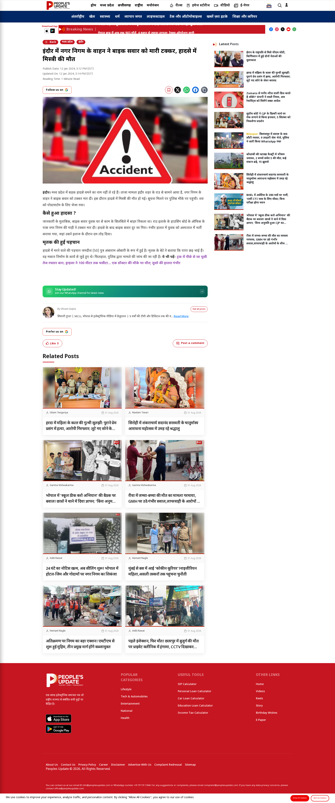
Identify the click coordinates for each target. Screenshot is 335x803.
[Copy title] (204, 90)
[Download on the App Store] (46, 30)
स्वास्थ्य (105, 17)
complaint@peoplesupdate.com (221, 785)
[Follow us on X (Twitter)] (283, 29)
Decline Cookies (319, 798)
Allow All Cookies (300, 798)
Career (103, 765)
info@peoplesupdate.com (96, 785)
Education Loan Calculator (195, 706)
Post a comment (192, 343)
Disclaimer (118, 765)
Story (259, 706)
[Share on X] (177, 90)
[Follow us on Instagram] (277, 29)
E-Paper (261, 720)
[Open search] (280, 5)
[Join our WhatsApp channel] (294, 29)
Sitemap (190, 765)
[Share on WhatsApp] (186, 90)
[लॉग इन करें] (286, 5)
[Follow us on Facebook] (271, 29)
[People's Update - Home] (58, 5)
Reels (259, 698)
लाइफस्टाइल (156, 17)
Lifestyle (126, 689)
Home (260, 684)
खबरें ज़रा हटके (217, 17)
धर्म (117, 17)
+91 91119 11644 (142, 785)
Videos (260, 691)
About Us (52, 765)
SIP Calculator (187, 684)
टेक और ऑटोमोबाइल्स (186, 17)
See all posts (199, 309)
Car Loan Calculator (191, 698)
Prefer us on (54, 332)
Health (125, 718)
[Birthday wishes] (269, 5)
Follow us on (54, 90)
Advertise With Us (139, 765)
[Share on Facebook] (195, 90)
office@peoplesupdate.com (69, 788)
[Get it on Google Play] (52, 30)
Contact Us (68, 765)
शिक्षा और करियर (244, 17)
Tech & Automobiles (134, 697)
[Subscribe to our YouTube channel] (288, 29)
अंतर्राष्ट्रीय (77, 17)
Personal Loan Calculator (194, 691)
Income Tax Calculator (193, 713)
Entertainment (130, 704)
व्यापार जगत (133, 17)
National (126, 711)
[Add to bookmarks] (169, 90)
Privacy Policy (87, 765)
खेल (92, 17)
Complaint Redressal (168, 765)
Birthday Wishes (266, 713)
